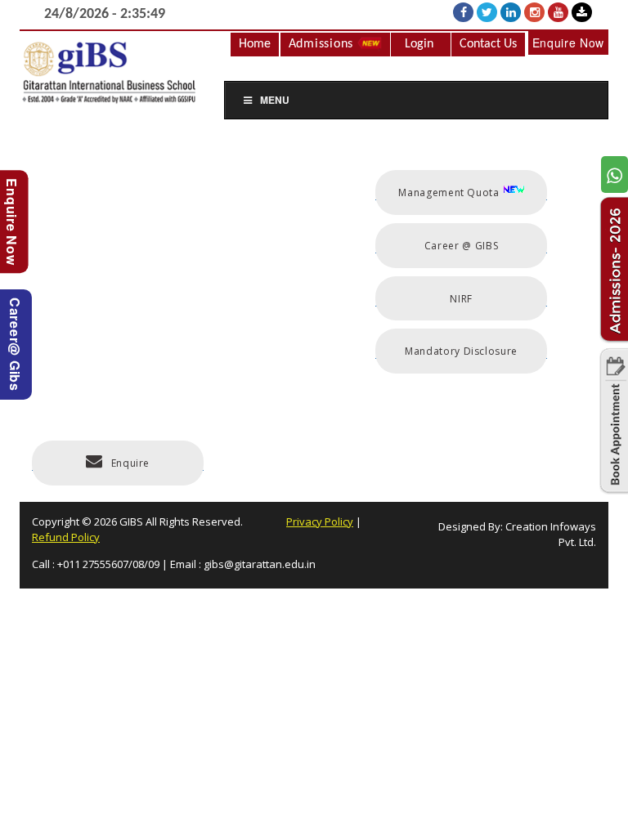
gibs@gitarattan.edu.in (260, 564)
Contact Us (488, 44)
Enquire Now (568, 42)
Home (255, 44)
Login (419, 44)
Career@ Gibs (15, 345)
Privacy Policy (319, 521)
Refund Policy (66, 537)
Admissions (323, 44)
